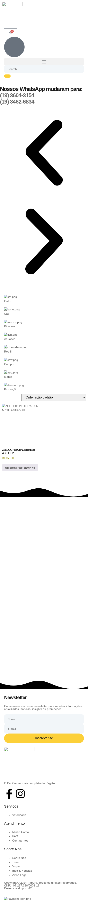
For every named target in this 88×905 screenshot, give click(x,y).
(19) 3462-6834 (17, 101)
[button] (44, 61)
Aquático (9, 339)
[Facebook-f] (9, 794)
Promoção (10, 389)
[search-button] (7, 76)
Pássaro (9, 326)
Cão (6, 313)
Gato (7, 301)
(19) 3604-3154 (17, 95)
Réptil (7, 351)
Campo (9, 364)
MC (29, 888)
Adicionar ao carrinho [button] (20, 467)
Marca (8, 376)
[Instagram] (20, 794)
